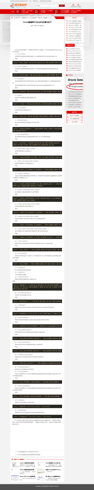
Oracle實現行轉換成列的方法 (75, 23)
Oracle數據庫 (65, 12)
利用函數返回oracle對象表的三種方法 (29, 451)
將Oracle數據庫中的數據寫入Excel (77, 21)
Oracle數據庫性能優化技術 (75, 59)
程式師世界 (17, 17)
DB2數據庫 (74, 12)
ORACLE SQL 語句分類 (74, 63)
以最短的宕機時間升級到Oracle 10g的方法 (75, 61)
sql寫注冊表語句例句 (73, 100)
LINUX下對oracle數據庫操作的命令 (75, 70)
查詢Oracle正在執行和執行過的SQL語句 (75, 66)
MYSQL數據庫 (65, 10)
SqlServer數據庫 (76, 10)
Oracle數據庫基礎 (74, 118)
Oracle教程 (75, 121)
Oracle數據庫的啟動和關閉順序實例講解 (29, 454)
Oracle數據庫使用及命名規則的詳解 (75, 68)
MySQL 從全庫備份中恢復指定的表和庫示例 (75, 98)
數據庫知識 (56, 12)
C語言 (23, 10)
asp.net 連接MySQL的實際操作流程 (75, 102)
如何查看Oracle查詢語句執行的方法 (75, 104)
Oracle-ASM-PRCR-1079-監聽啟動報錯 (75, 51)
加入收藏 (78, 6)
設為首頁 (73, 6)
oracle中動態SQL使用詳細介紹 (75, 57)
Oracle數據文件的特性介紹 (75, 92)
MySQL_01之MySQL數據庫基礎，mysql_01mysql (75, 106)
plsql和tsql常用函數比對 (74, 53)
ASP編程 (43, 10)
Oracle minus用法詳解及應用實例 (77, 38)
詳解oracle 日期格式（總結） (76, 25)
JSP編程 (43, 12)
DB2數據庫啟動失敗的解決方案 (75, 96)
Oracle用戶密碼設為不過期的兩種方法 (78, 29)
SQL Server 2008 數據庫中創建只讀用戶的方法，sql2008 (75, 94)
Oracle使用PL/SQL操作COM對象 (75, 55)
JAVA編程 (30, 10)
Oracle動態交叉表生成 (74, 49)
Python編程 (25, 12)
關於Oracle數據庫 (43, 17)
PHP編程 (50, 10)
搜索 (62, 5)
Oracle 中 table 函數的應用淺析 (76, 33)
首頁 (13, 11)
